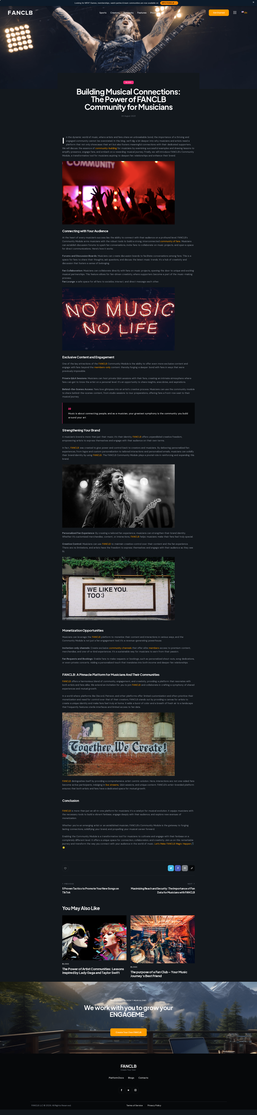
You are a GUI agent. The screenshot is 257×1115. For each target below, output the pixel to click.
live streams (112, 784)
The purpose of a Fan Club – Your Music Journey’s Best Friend (159, 974)
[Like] (65, 868)
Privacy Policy (154, 1105)
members (154, 647)
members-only (102, 367)
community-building (106, 148)
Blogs (128, 82)
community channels (120, 647)
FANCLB (103, 363)
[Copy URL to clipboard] (192, 868)
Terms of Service (134, 1105)
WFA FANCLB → (169, 3)
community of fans (170, 241)
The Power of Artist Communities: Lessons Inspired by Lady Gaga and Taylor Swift (93, 971)
